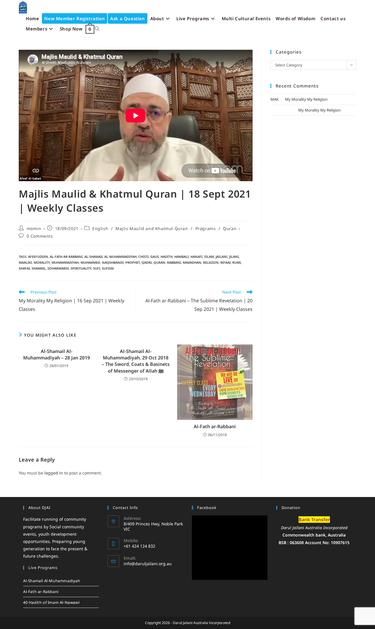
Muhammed (90, 262)
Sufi (96, 268)
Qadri (147, 262)
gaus (154, 256)
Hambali (181, 256)
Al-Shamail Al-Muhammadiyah (110, 256)
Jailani (221, 256)
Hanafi (196, 256)
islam (209, 256)
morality (42, 262)
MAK (274, 99)
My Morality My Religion (306, 99)
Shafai (24, 268)
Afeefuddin (38, 256)
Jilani (234, 256)
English (100, 228)
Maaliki (25, 262)
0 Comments (40, 236)
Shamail (39, 268)
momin (34, 228)
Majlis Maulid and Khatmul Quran (151, 228)
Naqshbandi (113, 262)
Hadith (167, 256)
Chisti (143, 256)
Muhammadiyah (65, 262)
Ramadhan (192, 262)
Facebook (207, 507)
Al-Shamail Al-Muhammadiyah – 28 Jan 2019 (56, 354)
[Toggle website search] (97, 29)
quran (159, 262)
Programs (205, 228)
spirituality (81, 268)
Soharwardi (58, 268)
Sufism (108, 268)
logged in (53, 473)
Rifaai (225, 262)
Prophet (132, 262)
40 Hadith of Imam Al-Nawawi (51, 602)
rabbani (174, 262)
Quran (229, 228)
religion (211, 262)
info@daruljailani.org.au (148, 563)
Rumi (236, 262)
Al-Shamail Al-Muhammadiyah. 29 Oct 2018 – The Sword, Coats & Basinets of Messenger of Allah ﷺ (136, 361)
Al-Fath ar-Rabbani (66, 256)
